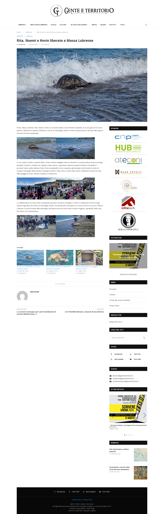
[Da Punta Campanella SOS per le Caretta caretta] (30, 257)
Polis (122, 25)
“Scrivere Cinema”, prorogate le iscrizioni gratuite (117, 255)
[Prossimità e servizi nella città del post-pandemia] (140, 473)
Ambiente (21, 25)
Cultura (63, 25)
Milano (103, 25)
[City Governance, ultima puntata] (140, 455)
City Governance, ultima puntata (119, 450)
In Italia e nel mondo (79, 25)
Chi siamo (112, 289)
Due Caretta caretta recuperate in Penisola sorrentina (58, 267)
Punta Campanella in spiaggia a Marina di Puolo (87, 267)
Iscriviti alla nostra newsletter (119, 300)
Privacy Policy (114, 306)
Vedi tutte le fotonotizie (128, 274)
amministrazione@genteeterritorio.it (126, 381)
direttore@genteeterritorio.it (123, 376)
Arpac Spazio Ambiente (38, 25)
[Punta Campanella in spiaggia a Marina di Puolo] (89, 257)
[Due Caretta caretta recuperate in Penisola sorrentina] (59, 257)
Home (19, 32)
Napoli (94, 25)
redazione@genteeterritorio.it (123, 378)
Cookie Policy (76, 500)
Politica (112, 25)
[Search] (146, 25)
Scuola (53, 25)
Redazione (22, 44)
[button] (111, 256)
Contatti (112, 295)
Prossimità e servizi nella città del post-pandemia (119, 468)
